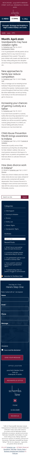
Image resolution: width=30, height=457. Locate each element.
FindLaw (15, 453)
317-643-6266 (15, 410)
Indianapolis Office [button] (15, 380)
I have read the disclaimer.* (12, 350)
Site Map (13, 449)
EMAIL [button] (16, 18)
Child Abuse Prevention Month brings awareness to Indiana (15, 136)
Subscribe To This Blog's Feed (13, 276)
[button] (5, 18)
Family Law (9, 222)
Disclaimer (4, 346)
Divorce (4, 172)
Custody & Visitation (12, 214)
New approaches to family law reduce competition (12, 74)
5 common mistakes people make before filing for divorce (13, 253)
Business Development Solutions (14, 451)
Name (3, 295)
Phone (3, 314)
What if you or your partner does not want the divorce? (13, 248)
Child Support (10, 211)
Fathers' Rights (10, 225)
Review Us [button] (15, 416)
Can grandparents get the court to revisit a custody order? (14, 258)
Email (3, 305)
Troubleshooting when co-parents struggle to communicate (14, 270)
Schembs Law (7, 47)
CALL (26, 19)
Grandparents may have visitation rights (14, 43)
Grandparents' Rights (8, 49)
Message (4, 323)
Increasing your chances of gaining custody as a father (14, 106)
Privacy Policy (21, 449)
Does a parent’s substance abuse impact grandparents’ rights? (13, 264)
